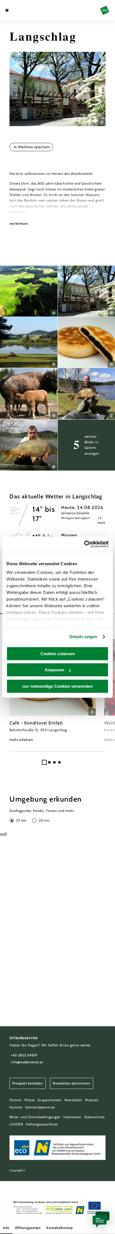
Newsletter (73, 1100)
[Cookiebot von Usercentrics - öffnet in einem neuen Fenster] (84, 544)
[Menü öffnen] (7, 10)
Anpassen (54, 669)
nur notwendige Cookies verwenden (57, 686)
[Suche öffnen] (24, 10)
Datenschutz (94, 1117)
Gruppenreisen (50, 1100)
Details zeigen (83, 636)
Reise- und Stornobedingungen (35, 1117)
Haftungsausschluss (42, 1124)
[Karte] (15, 10)
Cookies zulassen (57, 653)
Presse (30, 1100)
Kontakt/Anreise (59, 1228)
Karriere (15, 1107)
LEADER (16, 1124)
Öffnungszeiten (27, 1228)
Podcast (91, 1100)
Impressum (72, 1117)
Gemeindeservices (40, 1107)
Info (6, 1228)
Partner (15, 1100)
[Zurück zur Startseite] (104, 10)
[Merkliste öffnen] (19, 10)
